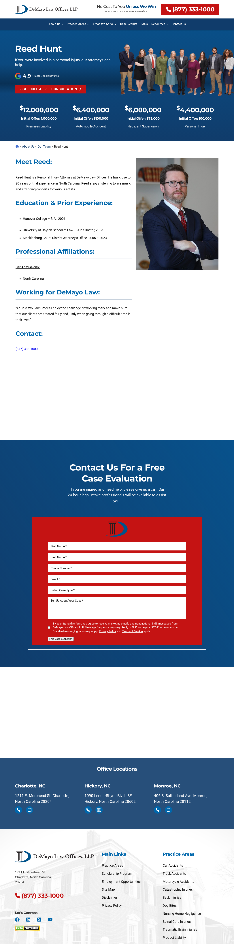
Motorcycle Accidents (178, 881)
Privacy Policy (107, 631)
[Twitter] (39, 919)
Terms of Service (132, 631)
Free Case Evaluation (60, 639)
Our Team (44, 146)
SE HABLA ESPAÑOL (137, 11)
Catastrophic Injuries (178, 889)
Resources (158, 24)
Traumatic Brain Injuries (180, 929)
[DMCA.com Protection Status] (27, 927)
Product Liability (174, 937)
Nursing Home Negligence (182, 913)
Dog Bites (170, 905)
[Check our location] (29, 810)
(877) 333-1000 (193, 9)
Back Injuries (172, 897)
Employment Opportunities (121, 881)
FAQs (144, 24)
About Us (54, 24)
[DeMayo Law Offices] (46, 9)
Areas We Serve (103, 24)
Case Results (128, 24)
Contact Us (179, 24)
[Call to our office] (18, 810)
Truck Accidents (174, 873)
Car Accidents (173, 865)
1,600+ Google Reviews (45, 76)
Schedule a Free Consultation (48, 89)
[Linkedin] (28, 919)
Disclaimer (109, 897)
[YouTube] (50, 919)
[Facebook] (17, 919)
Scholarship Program (117, 873)
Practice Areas (76, 24)
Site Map (108, 889)
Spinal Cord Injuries (177, 922)
